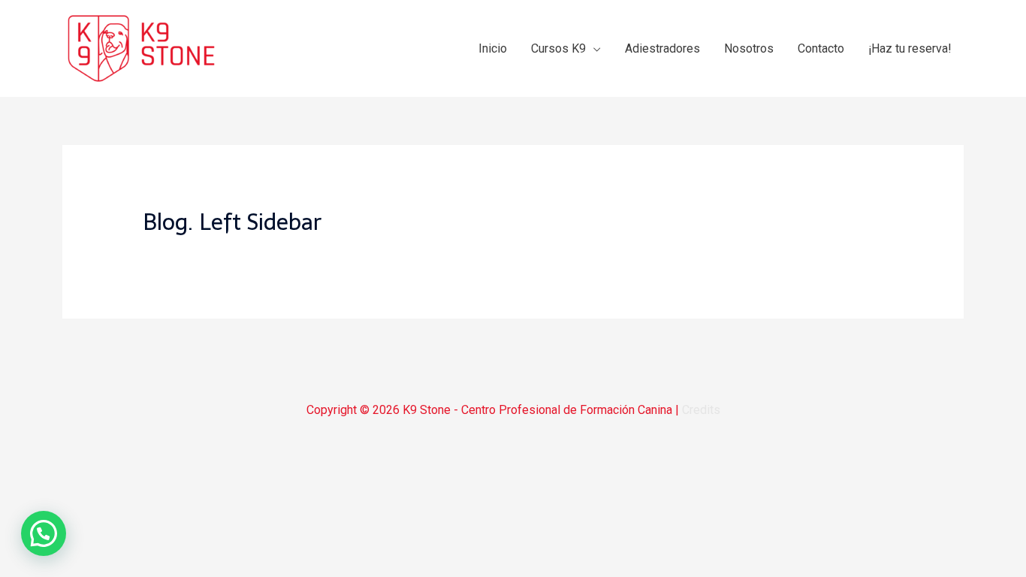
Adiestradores (662, 48)
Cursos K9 (558, 48)
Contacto (821, 48)
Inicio (492, 48)
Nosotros (749, 48)
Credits (701, 410)
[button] (43, 533)
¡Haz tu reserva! (910, 48)
